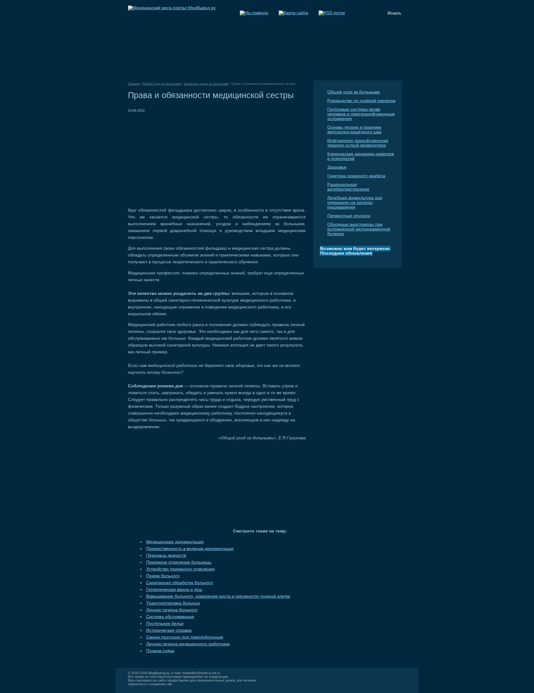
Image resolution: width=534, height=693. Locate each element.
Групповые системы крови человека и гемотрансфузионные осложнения (361, 114)
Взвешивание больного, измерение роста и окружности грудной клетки (218, 596)
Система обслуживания (170, 616)
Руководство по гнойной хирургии (361, 100)
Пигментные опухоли (348, 215)
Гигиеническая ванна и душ (174, 589)
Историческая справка (169, 630)
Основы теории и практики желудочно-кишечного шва (354, 129)
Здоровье (336, 167)
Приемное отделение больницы (178, 562)
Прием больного (163, 576)
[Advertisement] (180, 157)
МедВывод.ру (158, 673)
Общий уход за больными (353, 92)
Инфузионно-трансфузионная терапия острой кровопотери (357, 143)
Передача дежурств (166, 555)
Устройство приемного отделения (180, 569)
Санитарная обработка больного (179, 582)
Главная (134, 83)
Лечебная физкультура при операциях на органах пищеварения (354, 202)
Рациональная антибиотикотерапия (348, 187)
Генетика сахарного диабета (356, 176)
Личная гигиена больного (171, 610)
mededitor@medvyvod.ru (201, 673)
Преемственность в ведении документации (190, 548)
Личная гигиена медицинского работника (188, 644)
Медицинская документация (175, 542)
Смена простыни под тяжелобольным (184, 637)
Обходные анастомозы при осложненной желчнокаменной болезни (358, 229)
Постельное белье (165, 623)
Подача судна (160, 650)
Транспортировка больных (173, 603)
